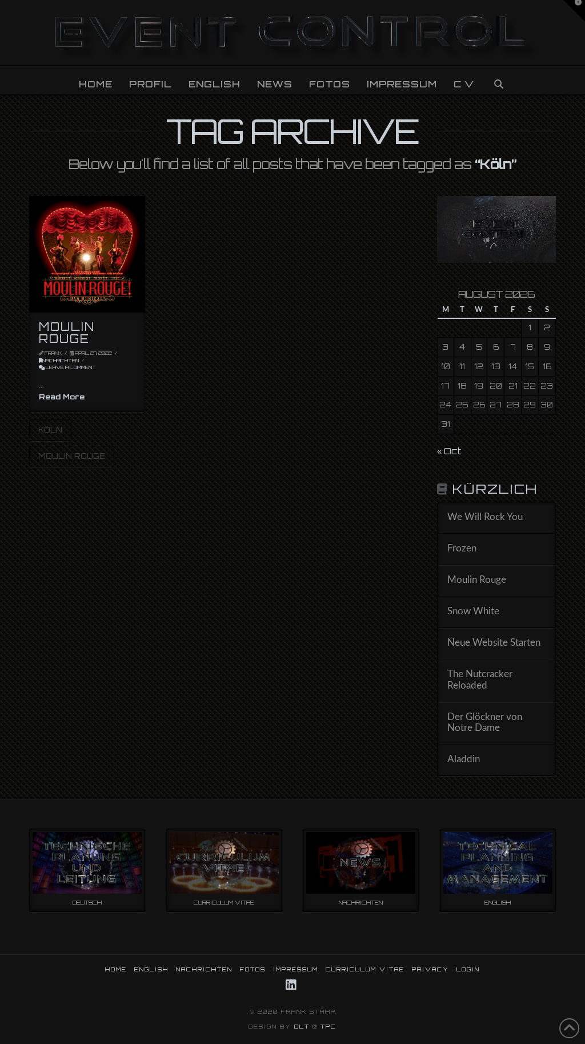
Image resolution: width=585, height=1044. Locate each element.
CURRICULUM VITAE (365, 969)
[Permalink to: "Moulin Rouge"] (87, 253)
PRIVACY (430, 969)
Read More (62, 396)
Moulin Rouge (67, 332)
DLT (302, 1026)
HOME (116, 969)
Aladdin (463, 759)
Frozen (461, 548)
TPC (328, 1026)
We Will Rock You (485, 517)
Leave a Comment (70, 367)
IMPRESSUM (295, 969)
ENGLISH (151, 969)
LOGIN (468, 969)
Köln (50, 429)
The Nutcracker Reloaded (479, 680)
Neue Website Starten (493, 642)
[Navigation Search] (498, 80)
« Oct (449, 451)
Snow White (473, 611)
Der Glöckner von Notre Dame (484, 723)
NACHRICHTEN (60, 360)
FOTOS (253, 969)
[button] (574, 11)
